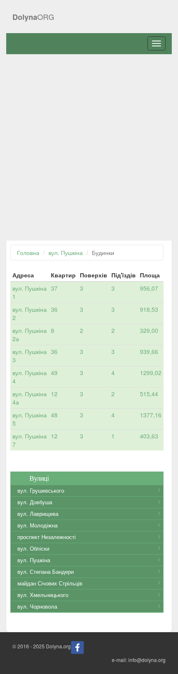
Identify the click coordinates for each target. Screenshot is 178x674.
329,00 (149, 330)
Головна (28, 252)
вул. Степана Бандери (45, 571)
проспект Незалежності (46, 537)
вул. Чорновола (37, 606)
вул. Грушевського (40, 490)
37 (54, 288)
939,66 (149, 351)
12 (54, 394)
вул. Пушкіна (65, 252)
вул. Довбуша (34, 502)
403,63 (149, 436)
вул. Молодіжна (37, 525)
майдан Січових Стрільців (49, 583)
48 (54, 415)
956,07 (149, 288)
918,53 (149, 309)
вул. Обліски (33, 548)
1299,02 (150, 372)
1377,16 (150, 415)
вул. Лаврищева (37, 514)
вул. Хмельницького (42, 595)
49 (54, 372)
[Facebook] (77, 646)
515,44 (149, 394)
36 (54, 309)
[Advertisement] (89, 147)
